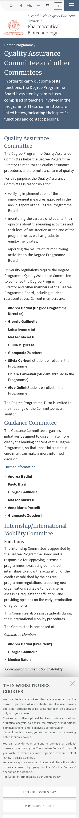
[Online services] (29, 5)
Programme (24, 45)
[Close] (72, 683)
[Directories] (20, 5)
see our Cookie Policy (47, 777)
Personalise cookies (39, 806)
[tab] (58, 6)
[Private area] (38, 5)
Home (8, 45)
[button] (71, 5)
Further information (19, 467)
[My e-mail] (47, 5)
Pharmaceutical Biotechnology (51, 24)
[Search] (11, 5)
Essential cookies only (39, 792)
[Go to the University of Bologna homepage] (14, 27)
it (58, 6)
